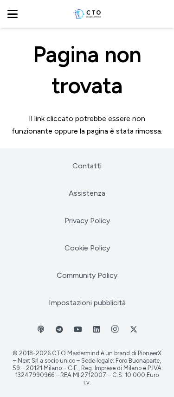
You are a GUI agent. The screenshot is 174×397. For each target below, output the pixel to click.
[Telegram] (59, 329)
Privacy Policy (87, 220)
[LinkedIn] (96, 329)
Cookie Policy (87, 247)
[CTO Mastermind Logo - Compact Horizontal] (87, 14)
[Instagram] (115, 329)
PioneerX (149, 353)
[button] (12, 14)
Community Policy (87, 275)
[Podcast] (41, 329)
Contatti (87, 165)
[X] (133, 329)
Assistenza (87, 193)
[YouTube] (78, 329)
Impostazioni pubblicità (87, 302)
